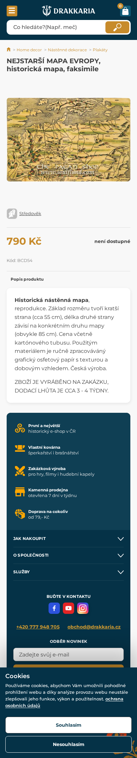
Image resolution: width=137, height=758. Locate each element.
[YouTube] (68, 608)
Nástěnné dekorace (67, 49)
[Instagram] (82, 608)
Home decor (29, 49)
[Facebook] (54, 608)
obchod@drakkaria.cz (94, 627)
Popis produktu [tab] (27, 279)
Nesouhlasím (68, 744)
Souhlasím (68, 725)
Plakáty (100, 49)
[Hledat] (117, 27)
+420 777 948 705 (38, 627)
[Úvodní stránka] (9, 49)
